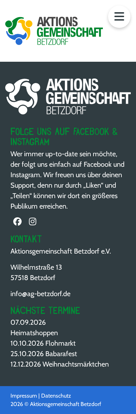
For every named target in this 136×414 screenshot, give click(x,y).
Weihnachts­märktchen (76, 364)
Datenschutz (56, 395)
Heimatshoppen (34, 333)
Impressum (23, 395)
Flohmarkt (60, 343)
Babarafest (61, 353)
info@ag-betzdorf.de (40, 293)
